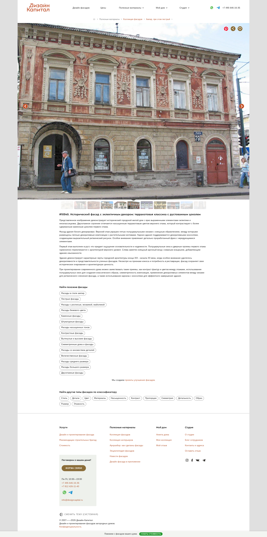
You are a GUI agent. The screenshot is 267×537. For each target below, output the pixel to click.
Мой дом (160, 7)
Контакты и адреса (194, 445)
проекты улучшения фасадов (140, 380)
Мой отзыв (161, 445)
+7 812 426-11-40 (70, 486)
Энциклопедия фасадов (122, 451)
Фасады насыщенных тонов (75, 327)
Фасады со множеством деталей (77, 350)
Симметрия (167, 398)
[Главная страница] (39, 11)
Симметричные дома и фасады (77, 344)
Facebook (192, 460)
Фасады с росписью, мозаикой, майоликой (83, 304)
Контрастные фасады (72, 333)
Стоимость (64, 445)
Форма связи (74, 468)
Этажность (79, 404)
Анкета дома (162, 434)
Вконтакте (198, 460)
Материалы (100, 398)
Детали (75, 398)
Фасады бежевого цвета (73, 310)
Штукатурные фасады (72, 321)
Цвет (86, 398)
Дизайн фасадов (81, 7)
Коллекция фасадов (120, 434)
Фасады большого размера (75, 367)
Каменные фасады (71, 316)
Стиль (64, 398)
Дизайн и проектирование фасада (76, 434)
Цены (103, 7)
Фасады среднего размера (74, 361)
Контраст (135, 398)
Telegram (204, 460)
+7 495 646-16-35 (231, 7)
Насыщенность (118, 398)
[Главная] (94, 19)
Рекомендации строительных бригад (77, 440)
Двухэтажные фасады (72, 372)
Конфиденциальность (70, 526)
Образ (199, 398)
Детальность (184, 398)
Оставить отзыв (193, 451)
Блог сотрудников (194, 440)
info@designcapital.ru (72, 500)
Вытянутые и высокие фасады (76, 338)
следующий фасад (242, 106)
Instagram (187, 460)
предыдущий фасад (25, 106)
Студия (183, 7)
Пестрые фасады (70, 299)
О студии (189, 434)
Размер (65, 404)
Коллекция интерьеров (121, 440)
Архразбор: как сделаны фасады (126, 445)
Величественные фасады (74, 355)
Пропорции (151, 398)
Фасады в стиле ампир (72, 293)
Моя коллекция (164, 440)
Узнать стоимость (151, 534)
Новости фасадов (119, 456)
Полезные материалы (130, 7)
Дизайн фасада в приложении (125, 461)
